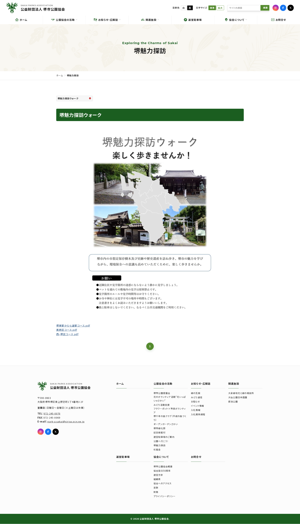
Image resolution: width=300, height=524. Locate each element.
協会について (161, 457)
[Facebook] (283, 8)
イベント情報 (197, 405)
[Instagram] (275, 8)
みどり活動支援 (162, 404)
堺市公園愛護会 (162, 393)
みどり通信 (196, 397)
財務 (156, 491)
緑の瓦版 (195, 393)
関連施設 (233, 383)
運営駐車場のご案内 (164, 436)
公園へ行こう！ (161, 441)
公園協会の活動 (163, 383)
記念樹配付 (159, 432)
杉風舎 (157, 449)
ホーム (59, 75)
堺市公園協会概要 (163, 466)
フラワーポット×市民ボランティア (170, 410)
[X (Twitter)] (291, 8)
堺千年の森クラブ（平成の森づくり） (170, 418)
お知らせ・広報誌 (201, 383)
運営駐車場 (123, 457)
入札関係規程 (198, 414)
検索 (265, 7)
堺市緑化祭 (159, 428)
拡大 (220, 7)
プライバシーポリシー (164, 496)
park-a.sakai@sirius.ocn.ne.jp (66, 421)
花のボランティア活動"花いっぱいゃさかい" (170, 398)
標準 (212, 7)
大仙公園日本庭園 (237, 397)
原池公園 (233, 401)
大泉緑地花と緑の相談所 (241, 393)
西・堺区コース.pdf (67, 334)
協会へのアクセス (163, 483)
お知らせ (195, 401)
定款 (156, 487)
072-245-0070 (52, 413)
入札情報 (195, 410)
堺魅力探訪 (159, 445)
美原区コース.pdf (66, 330)
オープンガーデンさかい (166, 424)
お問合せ (196, 457)
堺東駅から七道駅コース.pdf (73, 325)
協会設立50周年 (162, 470)
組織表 (157, 479)
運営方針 (158, 474)
